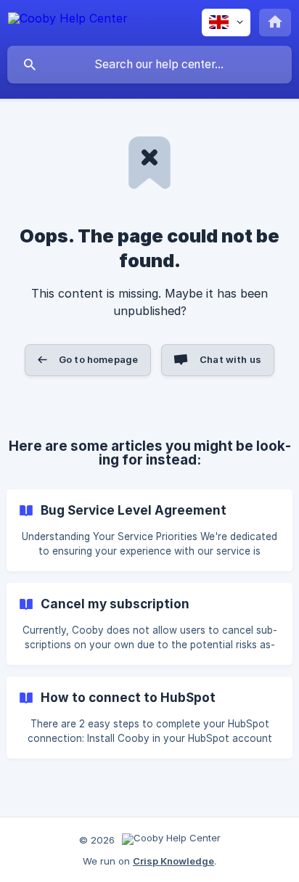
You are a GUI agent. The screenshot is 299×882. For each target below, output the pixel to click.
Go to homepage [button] (98, 359)
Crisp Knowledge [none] (173, 861)
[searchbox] (149, 64)
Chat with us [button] (230, 359)
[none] (68, 21)
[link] (149, 530)
